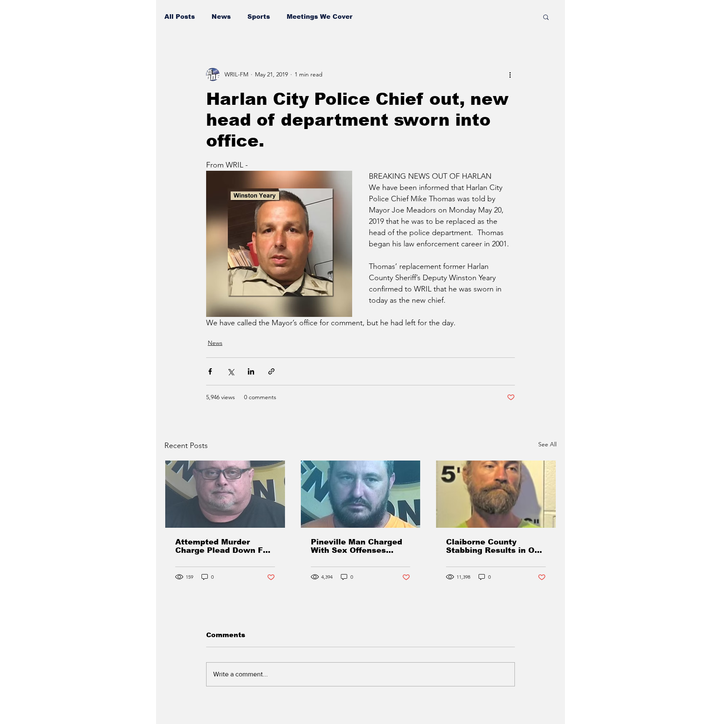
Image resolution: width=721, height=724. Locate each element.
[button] (546, 16)
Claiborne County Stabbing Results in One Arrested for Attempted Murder (495, 546)
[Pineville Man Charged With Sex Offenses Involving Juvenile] (361, 494)
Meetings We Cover (320, 16)
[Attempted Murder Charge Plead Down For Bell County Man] (225, 494)
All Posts (179, 16)
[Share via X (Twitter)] (230, 371)
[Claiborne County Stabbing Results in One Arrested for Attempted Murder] (496, 494)
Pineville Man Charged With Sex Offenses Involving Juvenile (356, 546)
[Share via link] (271, 371)
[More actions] (510, 74)
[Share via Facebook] (210, 371)
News (221, 16)
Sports (258, 16)
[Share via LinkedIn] (251, 371)
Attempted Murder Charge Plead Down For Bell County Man (223, 546)
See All (547, 444)
